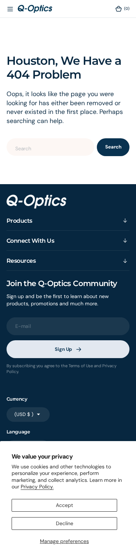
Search (113, 147)
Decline (64, 523)
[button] (10, 8)
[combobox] (51, 147)
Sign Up (63, 349)
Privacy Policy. (37, 486)
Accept (64, 505)
